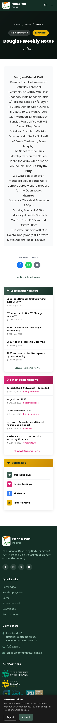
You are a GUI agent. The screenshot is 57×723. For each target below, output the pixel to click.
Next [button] (30, 240)
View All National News (27, 367)
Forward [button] (42, 235)
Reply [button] (21, 235)
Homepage (9, 587)
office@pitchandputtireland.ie (25, 653)
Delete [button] (11, 235)
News (28, 24)
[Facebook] (5, 567)
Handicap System (12, 592)
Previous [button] (39, 240)
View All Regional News (27, 451)
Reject (10, 717)
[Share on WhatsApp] (28, 265)
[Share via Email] (37, 265)
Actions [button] (20, 240)
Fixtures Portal (11, 603)
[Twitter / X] (21, 567)
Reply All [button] (30, 235)
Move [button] (11, 240)
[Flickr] (29, 567)
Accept (26, 717)
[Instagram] (13, 567)
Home (17, 24)
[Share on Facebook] (20, 265)
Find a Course (10, 614)
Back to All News (30, 277)
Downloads (9, 609)
